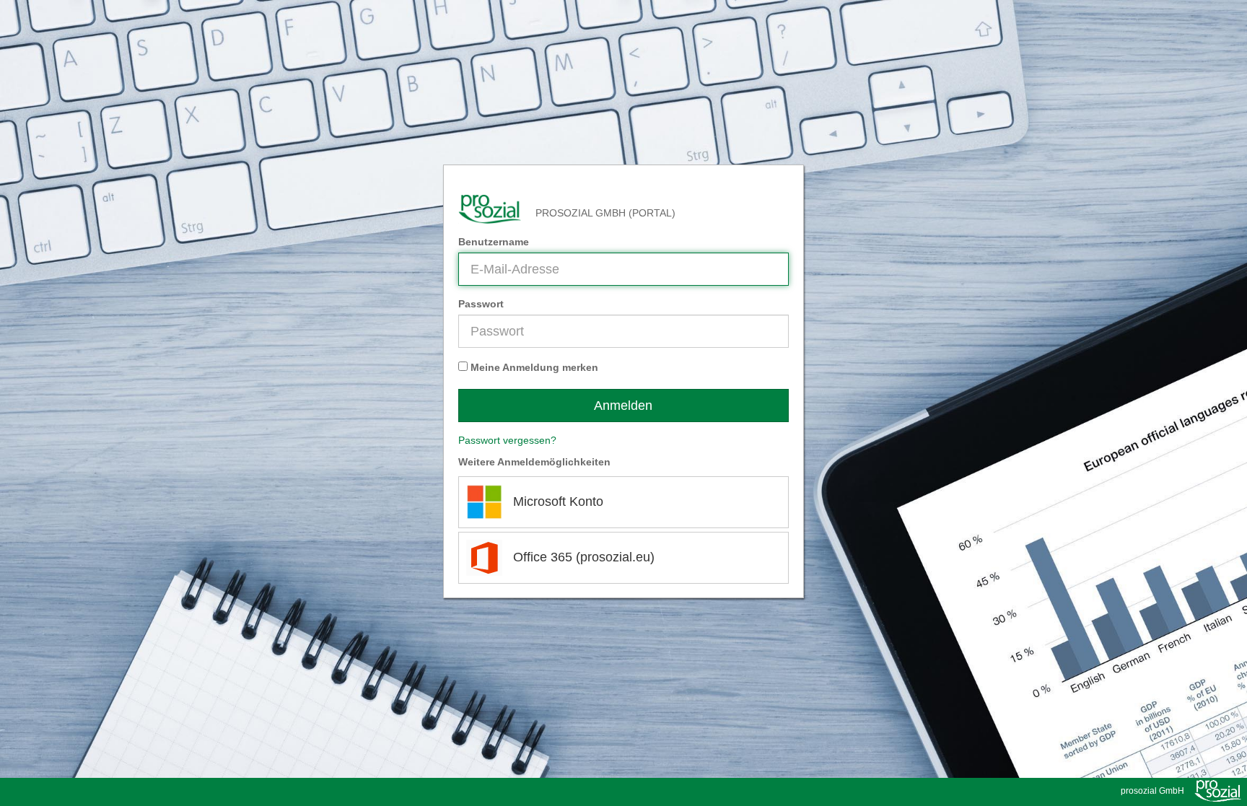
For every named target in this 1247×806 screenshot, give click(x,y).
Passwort (481, 304)
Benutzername (493, 242)
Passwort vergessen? (507, 440)
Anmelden (623, 405)
